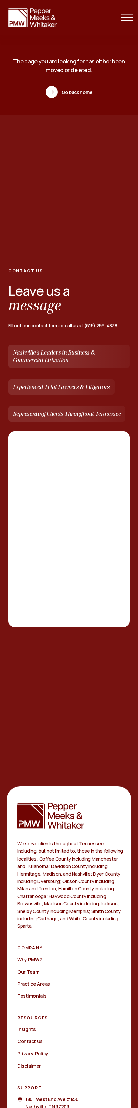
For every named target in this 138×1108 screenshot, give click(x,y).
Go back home (77, 92)
